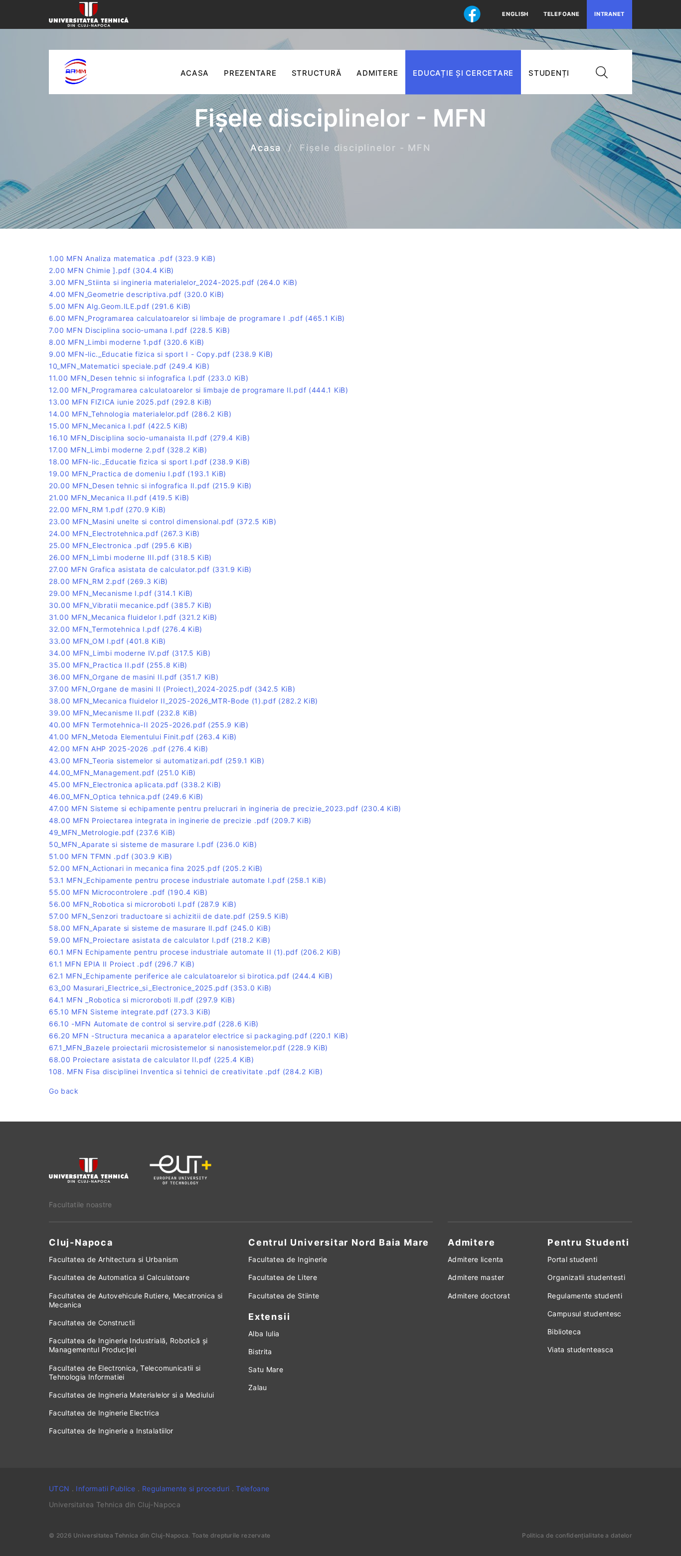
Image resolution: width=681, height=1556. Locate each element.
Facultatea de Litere (282, 1277)
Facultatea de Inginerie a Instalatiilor (111, 1430)
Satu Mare (265, 1369)
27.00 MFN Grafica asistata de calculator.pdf (150, 569)
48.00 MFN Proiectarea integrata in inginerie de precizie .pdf (180, 820)
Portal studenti (572, 1259)
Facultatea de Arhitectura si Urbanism (113, 1259)
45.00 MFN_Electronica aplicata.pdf (135, 784)
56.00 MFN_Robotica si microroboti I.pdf (143, 904)
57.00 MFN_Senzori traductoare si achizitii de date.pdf (169, 916)
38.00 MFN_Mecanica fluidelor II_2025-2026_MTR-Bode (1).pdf (183, 701)
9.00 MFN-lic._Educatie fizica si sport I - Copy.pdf (161, 354)
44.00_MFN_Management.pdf (122, 772)
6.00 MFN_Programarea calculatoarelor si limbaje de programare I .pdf (197, 318)
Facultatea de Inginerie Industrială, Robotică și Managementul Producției (128, 1345)
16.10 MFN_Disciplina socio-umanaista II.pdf (149, 437)
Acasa (265, 148)
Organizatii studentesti (586, 1277)
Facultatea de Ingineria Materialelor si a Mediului (131, 1395)
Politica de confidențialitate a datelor (577, 1535)
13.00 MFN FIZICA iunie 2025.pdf (130, 402)
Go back (64, 1091)
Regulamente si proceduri (185, 1488)
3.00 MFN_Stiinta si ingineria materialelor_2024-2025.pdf (173, 282)
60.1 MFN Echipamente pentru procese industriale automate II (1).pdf (194, 952)
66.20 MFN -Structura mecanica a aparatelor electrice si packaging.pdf (198, 1035)
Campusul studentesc (584, 1313)
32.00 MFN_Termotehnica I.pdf (125, 629)
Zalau (257, 1387)
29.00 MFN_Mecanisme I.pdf (121, 593)
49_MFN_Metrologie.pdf (112, 832)
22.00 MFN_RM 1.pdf (107, 509)
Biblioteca (564, 1331)
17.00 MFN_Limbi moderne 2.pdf (128, 449)
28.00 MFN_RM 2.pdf (108, 581)
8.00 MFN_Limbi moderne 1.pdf (126, 342)
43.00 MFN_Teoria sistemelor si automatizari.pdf (156, 760)
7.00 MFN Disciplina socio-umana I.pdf (139, 330)
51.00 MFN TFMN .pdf (110, 856)
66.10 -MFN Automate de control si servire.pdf (154, 1023)
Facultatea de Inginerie (287, 1259)
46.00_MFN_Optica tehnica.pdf (126, 796)
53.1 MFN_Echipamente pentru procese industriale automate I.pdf (188, 880)
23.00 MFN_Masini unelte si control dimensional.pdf (162, 521)
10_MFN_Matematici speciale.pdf (129, 366)
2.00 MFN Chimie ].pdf (111, 270)
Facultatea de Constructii (92, 1322)
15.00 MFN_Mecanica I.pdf (118, 426)
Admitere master (476, 1277)
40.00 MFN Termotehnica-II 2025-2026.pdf (149, 724)
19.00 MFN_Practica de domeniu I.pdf (137, 473)
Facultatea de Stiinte (283, 1295)
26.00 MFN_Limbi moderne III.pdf (130, 557)
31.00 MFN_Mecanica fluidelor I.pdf (133, 617)
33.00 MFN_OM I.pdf (107, 641)
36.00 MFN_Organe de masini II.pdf (134, 677)
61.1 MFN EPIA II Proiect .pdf (122, 964)
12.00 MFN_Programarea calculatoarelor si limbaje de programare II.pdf (198, 390)
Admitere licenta (476, 1259)
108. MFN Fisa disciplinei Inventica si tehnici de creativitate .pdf (186, 1071)
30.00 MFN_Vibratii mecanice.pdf (130, 605)
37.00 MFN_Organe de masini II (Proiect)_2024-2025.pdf (172, 689)
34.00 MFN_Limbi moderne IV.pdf (129, 653)
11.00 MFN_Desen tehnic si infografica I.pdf (149, 378)
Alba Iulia (264, 1333)
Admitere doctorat (479, 1295)
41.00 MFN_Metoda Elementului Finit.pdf (143, 736)
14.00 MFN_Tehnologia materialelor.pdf (140, 414)
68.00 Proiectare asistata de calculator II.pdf (151, 1059)
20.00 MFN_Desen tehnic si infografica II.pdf (150, 485)
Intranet (609, 13)
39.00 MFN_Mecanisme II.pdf (123, 712)
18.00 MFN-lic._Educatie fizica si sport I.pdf (149, 461)
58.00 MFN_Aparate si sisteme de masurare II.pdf (160, 928)
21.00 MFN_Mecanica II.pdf (119, 497)
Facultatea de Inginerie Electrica (104, 1413)
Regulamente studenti (584, 1295)
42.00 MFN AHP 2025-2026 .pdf (128, 748)
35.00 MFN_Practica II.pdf (118, 665)
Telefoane (561, 13)
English (515, 13)
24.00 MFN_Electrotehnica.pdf (124, 533)
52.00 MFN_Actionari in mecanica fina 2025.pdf (156, 868)
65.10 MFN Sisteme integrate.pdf (130, 1011)
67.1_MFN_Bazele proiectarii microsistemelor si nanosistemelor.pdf (188, 1047)
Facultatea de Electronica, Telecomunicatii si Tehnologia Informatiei (125, 1372)
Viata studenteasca (580, 1349)
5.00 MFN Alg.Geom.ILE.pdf (120, 306)
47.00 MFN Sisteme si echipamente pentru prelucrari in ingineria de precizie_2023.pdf (225, 808)
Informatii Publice (105, 1488)
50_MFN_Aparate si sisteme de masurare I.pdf (153, 844)
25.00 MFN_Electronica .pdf (120, 545)
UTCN (59, 1488)
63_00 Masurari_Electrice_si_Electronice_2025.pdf (160, 988)
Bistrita (260, 1351)
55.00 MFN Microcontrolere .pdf (128, 892)
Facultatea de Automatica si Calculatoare (119, 1277)
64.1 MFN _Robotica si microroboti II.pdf (142, 999)
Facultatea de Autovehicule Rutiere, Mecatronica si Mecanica (136, 1300)
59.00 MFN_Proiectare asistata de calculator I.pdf (160, 940)
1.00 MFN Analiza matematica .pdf (132, 258)
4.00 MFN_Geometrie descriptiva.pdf (136, 294)
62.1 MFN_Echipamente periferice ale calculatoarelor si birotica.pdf (191, 976)
